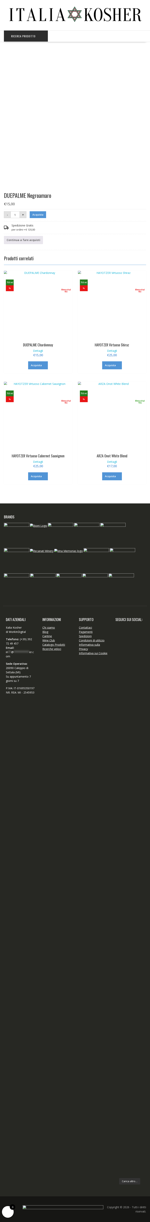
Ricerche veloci (51, 649)
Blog (45, 632)
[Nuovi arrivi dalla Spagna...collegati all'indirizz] (122, 910)
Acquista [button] (36, 365)
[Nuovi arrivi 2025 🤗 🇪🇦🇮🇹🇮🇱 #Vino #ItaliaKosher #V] (122, 673)
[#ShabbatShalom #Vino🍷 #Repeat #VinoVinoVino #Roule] (137, 1072)
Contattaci (85, 627)
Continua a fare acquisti (23, 240)
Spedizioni (85, 636)
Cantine (47, 636)
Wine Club (48, 640)
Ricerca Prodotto (23, 36)
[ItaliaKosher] (75, 24)
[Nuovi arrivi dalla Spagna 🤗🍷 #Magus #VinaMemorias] (137, 914)
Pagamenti (86, 632)
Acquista (37, 214)
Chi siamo (48, 627)
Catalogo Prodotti (53, 644)
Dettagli (38, 351)
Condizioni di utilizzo (91, 640)
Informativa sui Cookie (93, 653)
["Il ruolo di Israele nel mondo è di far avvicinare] (122, 1004)
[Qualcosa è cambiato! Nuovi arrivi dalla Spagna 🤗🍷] (137, 743)
